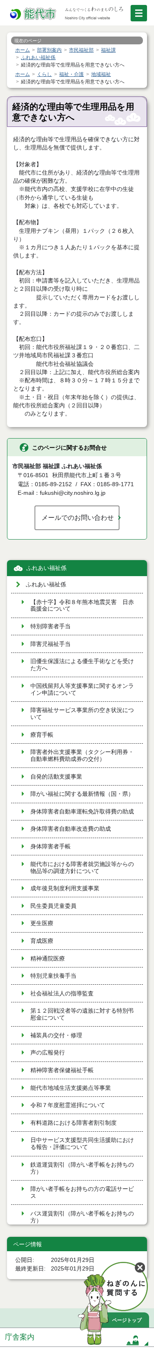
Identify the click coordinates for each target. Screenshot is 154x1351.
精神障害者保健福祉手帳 (62, 1070)
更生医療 (41, 923)
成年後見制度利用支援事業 (64, 888)
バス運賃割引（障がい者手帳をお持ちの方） (82, 1217)
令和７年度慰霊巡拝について (67, 1105)
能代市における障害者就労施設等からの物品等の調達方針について (82, 867)
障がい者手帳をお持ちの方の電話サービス (82, 1192)
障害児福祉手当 (50, 644)
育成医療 (41, 941)
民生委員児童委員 (53, 906)
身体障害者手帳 (50, 846)
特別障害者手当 (50, 626)
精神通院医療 (47, 959)
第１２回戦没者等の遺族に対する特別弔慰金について (82, 1014)
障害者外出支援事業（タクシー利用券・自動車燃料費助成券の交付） (82, 755)
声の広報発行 (47, 1053)
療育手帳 (41, 735)
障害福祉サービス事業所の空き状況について (82, 713)
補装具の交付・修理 (56, 1035)
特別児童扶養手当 (53, 976)
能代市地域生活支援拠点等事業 (70, 1088)
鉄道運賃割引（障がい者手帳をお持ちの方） (82, 1168)
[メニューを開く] (139, 13)
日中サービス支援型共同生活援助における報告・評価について (82, 1143)
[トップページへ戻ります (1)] (33, 14)
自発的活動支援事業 (56, 777)
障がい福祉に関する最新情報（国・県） (82, 794)
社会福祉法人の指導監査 (62, 993)
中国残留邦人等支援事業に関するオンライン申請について (82, 689)
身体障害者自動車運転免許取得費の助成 (82, 812)
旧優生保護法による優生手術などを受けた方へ (82, 664)
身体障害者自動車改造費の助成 (70, 829)
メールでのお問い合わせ (77, 517)
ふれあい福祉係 (46, 568)
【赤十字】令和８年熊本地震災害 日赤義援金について (82, 605)
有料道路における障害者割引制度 (73, 1123)
